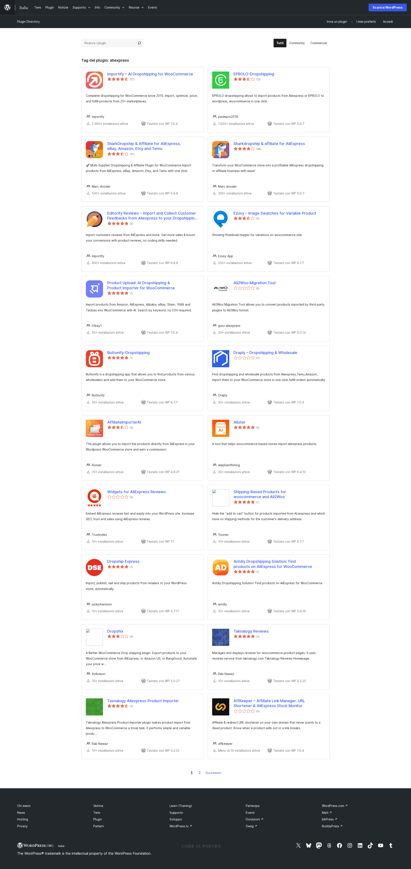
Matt (327, 812)
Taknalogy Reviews (251, 631)
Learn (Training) (181, 806)
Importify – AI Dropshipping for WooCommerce (150, 74)
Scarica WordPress (388, 7)
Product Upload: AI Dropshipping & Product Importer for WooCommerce (141, 285)
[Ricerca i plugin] (139, 43)
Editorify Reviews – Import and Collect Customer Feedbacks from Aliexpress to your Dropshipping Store (152, 216)
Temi (96, 812)
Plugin (97, 819)
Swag (251, 826)
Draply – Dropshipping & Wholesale (265, 352)
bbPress (329, 819)
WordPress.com (335, 806)
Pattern (98, 826)
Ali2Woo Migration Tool (254, 283)
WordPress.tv (181, 826)
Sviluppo (176, 819)
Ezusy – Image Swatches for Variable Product (275, 213)
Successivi (213, 773)
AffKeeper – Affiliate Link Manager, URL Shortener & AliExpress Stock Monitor (269, 703)
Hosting (22, 819)
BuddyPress (332, 826)
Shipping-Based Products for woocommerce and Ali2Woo (260, 494)
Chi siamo (24, 806)
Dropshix (115, 631)
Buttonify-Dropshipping (128, 352)
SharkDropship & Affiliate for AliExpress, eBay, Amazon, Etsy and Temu (144, 146)
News (21, 812)
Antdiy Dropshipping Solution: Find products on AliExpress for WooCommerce (273, 564)
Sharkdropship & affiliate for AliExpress (269, 143)
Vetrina (98, 806)
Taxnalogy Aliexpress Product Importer (143, 701)
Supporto (176, 812)
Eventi (250, 812)
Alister (240, 422)
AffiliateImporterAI (124, 422)
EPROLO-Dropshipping (254, 74)
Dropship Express (123, 561)
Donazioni (255, 819)
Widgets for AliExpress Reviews (136, 492)
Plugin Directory (28, 21)
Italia (61, 846)
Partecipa (252, 806)
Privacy (22, 826)
